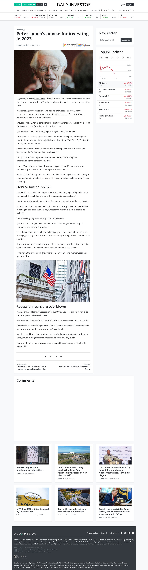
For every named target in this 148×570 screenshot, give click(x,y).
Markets (18, 5)
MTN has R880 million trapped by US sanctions (32, 510)
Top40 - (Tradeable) (107, 116)
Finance (47, 10)
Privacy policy (92, 533)
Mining (76, 10)
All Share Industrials (107, 89)
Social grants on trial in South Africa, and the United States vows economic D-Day (114, 512)
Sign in (122, 5)
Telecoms (121, 10)
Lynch (22, 157)
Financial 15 (104, 96)
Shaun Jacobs (22, 45)
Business (25, 10)
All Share (103, 83)
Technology (110, 10)
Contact (104, 533)
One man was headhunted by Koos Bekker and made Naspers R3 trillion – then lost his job (114, 471)
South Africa (100, 10)
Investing (68, 10)
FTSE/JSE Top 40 (38, 15)
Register (130, 5)
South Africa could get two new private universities (72, 510)
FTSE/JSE (17, 15)
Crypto (33, 10)
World (128, 10)
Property (84, 10)
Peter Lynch (39, 98)
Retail (91, 10)
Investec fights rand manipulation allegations (29, 469)
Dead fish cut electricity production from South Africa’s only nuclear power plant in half (72, 471)
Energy (40, 10)
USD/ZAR (53, 15)
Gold (104, 15)
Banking (17, 10)
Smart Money (28, 5)
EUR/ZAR (88, 15)
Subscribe (126, 40)
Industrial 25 (104, 102)
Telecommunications (24, 515)
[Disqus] (74, 410)
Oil (121, 15)
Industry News (57, 10)
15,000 (55, 232)
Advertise (113, 533)
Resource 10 (104, 109)
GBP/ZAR (71, 15)
